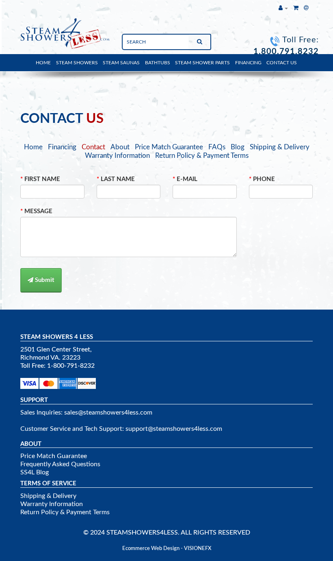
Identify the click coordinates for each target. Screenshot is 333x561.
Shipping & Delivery (279, 147)
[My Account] (283, 8)
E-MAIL (187, 179)
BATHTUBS (157, 62)
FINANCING (248, 62)
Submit (43, 280)
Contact (93, 147)
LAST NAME (118, 179)
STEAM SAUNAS (121, 62)
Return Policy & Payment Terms (202, 155)
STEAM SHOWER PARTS (202, 62)
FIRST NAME (42, 179)
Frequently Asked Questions (60, 464)
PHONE (264, 179)
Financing (62, 147)
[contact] (306, 8)
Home (33, 147)
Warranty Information (117, 155)
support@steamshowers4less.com (173, 429)
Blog (237, 147)
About (120, 147)
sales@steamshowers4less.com (108, 412)
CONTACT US (281, 62)
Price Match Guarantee (169, 147)
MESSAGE (38, 211)
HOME (43, 62)
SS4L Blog (34, 472)
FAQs (216, 147)
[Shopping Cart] (295, 8)
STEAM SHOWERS (77, 62)
